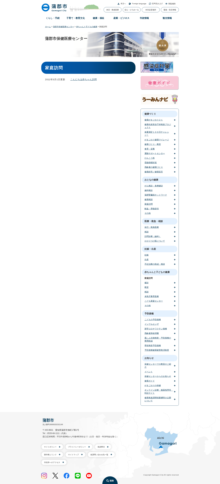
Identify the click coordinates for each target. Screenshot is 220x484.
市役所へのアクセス (52, 462)
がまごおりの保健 (153, 385)
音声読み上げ (157, 4)
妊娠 (147, 255)
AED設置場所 (150, 10)
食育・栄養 (150, 149)
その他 (148, 213)
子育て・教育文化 (75, 18)
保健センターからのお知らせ (158, 376)
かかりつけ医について (155, 241)
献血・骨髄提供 (152, 209)
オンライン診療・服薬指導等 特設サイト (159, 391)
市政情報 (144, 18)
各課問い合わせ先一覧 (99, 455)
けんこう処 (150, 158)
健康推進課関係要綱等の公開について (158, 399)
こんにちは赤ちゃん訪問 (83, 79)
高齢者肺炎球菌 (152, 333)
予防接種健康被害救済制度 (157, 350)
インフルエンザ (152, 324)
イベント (149, 372)
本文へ (123, 4)
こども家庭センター (154, 301)
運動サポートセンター (155, 153)
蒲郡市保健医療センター (63, 27)
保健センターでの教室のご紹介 (158, 365)
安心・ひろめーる (132, 10)
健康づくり (150, 114)
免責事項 (101, 447)
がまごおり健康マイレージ (157, 140)
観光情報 (167, 18)
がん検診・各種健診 (154, 186)
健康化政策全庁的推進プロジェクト (158, 126)
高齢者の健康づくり (154, 167)
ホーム (48, 27)
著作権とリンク (50, 455)
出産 (147, 259)
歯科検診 (149, 190)
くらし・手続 (53, 18)
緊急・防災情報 (170, 10)
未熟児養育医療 (152, 296)
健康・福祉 (98, 18)
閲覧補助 (172, 4)
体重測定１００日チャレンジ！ (157, 133)
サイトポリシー (50, 447)
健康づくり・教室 (153, 144)
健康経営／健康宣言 (154, 172)
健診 (147, 283)
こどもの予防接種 (153, 320)
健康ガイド (150, 381)
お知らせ (149, 358)
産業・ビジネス (121, 18)
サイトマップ (73, 455)
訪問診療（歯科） (153, 236)
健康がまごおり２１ (154, 120)
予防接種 (149, 313)
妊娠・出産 (150, 249)
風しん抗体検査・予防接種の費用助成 (158, 339)
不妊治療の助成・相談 (155, 264)
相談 (147, 232)
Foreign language (139, 4)
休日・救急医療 (112, 10)
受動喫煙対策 (151, 163)
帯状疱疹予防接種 (153, 345)
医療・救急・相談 (154, 221)
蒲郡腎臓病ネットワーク (156, 195)
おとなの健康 (151, 179)
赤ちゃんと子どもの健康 (86, 27)
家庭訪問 (149, 204)
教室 (147, 287)
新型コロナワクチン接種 (156, 329)
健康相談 (149, 199)
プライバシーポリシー (77, 447)
